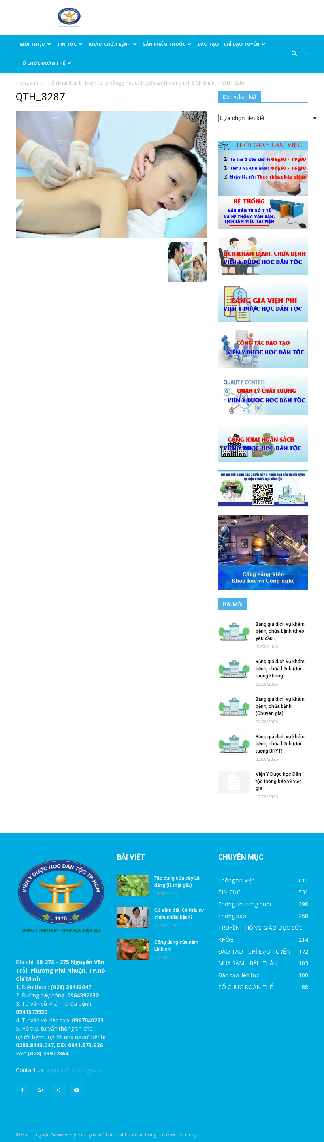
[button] (296, 53)
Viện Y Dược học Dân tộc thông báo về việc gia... (279, 781)
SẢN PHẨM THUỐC (164, 44)
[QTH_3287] (111, 174)
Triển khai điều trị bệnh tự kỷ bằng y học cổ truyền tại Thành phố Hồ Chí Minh (130, 82)
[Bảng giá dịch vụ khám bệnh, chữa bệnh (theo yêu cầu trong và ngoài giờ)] (234, 631)
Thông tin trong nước (245, 904)
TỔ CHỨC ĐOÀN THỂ (42, 63)
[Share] (58, 1090)
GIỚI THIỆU (32, 44)
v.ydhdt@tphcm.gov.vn (75, 1070)
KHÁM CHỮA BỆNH (110, 44)
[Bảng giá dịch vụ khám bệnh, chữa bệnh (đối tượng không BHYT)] (234, 669)
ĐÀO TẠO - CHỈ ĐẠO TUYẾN (254, 951)
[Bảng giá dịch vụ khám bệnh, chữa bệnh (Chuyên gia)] (234, 706)
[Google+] (40, 1090)
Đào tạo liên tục (238, 975)
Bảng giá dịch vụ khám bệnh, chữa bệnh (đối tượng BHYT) (280, 744)
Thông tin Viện (236, 880)
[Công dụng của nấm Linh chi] (133, 949)
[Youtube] (76, 1090)
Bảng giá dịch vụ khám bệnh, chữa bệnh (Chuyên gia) (280, 706)
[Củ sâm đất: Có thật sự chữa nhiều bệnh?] (133, 917)
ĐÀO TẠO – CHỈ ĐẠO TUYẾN (228, 44)
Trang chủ (27, 82)
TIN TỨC (67, 44)
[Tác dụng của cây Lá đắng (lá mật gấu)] (133, 885)
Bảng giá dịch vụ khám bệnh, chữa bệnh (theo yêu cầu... (280, 631)
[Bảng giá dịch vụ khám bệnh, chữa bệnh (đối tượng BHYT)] (234, 744)
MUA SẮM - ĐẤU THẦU (247, 963)
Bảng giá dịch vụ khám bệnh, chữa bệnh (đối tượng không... (280, 669)
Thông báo (232, 916)
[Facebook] (22, 1090)
